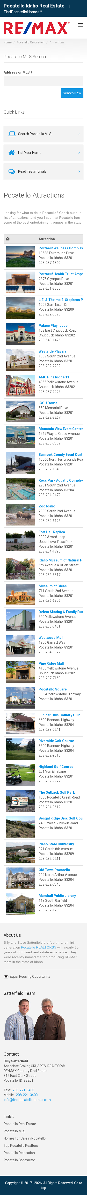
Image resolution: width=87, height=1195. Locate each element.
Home (8, 42)
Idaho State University (56, 844)
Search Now (72, 93)
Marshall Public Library (57, 896)
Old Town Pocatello (54, 870)
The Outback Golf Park (57, 792)
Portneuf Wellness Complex (61, 248)
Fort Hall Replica (52, 532)
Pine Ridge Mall (51, 663)
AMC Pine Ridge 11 (54, 377)
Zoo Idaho (47, 506)
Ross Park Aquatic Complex (61, 480)
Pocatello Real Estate (20, 1124)
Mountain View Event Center (61, 429)
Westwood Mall (51, 638)
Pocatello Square (53, 689)
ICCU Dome (48, 403)
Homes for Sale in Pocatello (25, 1138)
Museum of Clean (53, 586)
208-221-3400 (23, 1090)
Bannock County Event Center (62, 455)
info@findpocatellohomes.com (27, 1100)
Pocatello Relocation (30, 42)
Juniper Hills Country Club (59, 715)
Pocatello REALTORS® (38, 947)
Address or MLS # (18, 72)
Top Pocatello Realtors (21, 1145)
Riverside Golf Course (56, 741)
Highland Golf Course (56, 767)
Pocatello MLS (14, 1131)
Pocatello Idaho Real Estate (34, 6)
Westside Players (53, 351)
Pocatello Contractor (19, 1160)
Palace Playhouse (53, 326)
